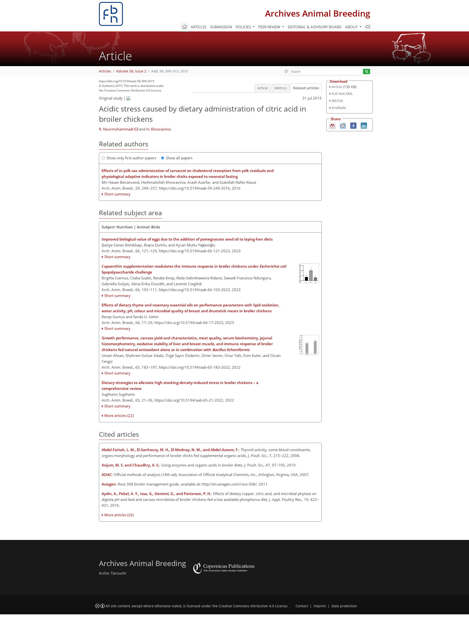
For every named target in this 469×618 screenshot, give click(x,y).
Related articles (306, 88)
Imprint (320, 606)
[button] (286, 71)
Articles (198, 26)
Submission (221, 26)
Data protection (344, 606)
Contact (302, 606)
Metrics (281, 88)
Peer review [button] (269, 26)
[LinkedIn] (364, 125)
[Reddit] (343, 125)
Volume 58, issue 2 (131, 71)
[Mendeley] (332, 125)
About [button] (352, 26)
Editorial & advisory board (314, 26)
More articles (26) (119, 514)
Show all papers (179, 157)
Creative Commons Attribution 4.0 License (253, 606)
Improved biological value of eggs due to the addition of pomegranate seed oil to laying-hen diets (187, 239)
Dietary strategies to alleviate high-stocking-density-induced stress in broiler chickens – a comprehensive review (180, 385)
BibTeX (337, 100)
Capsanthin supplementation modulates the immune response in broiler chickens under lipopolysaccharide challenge (194, 269)
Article (262, 88)
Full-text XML (342, 93)
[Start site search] (366, 71)
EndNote (339, 107)
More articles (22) (119, 415)
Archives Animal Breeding (317, 13)
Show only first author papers (131, 157)
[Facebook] (353, 125)
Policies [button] (244, 26)
